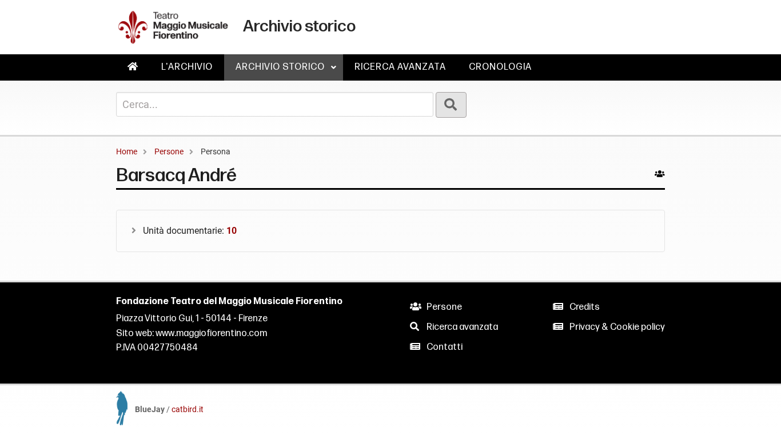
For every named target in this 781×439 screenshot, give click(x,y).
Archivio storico (286, 71)
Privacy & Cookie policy (616, 327)
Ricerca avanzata (400, 67)
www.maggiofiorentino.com (211, 333)
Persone (169, 151)
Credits (584, 307)
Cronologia (500, 67)
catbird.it (188, 409)
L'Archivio (187, 67)
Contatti (444, 347)
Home (126, 151)
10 (231, 230)
